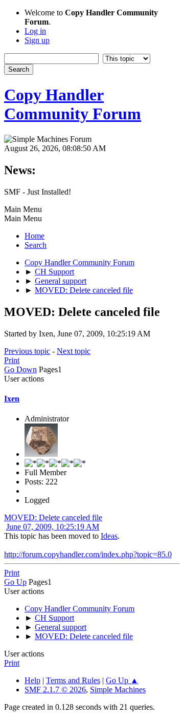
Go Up (15, 582)
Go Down (20, 369)
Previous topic (27, 351)
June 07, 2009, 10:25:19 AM (52, 526)
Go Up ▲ (122, 680)
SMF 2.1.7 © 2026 (55, 689)
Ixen (11, 398)
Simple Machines (118, 689)
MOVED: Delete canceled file (53, 517)
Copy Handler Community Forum (72, 104)
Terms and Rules (73, 680)
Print (11, 360)
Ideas (109, 536)
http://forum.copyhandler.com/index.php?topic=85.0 (88, 554)
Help (32, 680)
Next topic (73, 351)
